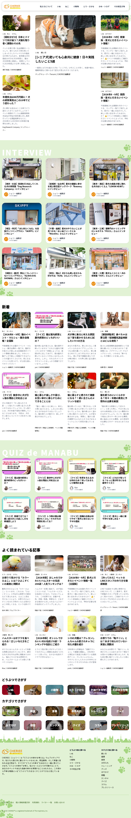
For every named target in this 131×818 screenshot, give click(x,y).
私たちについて (46, 6)
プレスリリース (107, 787)
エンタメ (10, 331)
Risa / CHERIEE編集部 (9, 668)
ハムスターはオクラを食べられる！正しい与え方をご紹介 (15, 641)
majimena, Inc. (42, 811)
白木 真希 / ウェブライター (11, 610)
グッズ (104, 769)
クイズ (41, 331)
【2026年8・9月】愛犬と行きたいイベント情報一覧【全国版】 (82, 581)
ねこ (67, 6)
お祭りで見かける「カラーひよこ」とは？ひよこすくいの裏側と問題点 (15, 581)
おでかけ (108, 34)
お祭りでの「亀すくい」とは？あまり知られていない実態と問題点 (113, 641)
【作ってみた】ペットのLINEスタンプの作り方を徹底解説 (114, 581)
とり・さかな (88, 6)
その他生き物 (119, 6)
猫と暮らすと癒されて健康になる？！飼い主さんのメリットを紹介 (81, 398)
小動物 (76, 6)
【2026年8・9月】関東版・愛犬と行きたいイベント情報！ (114, 40)
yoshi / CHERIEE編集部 (75, 668)
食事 (103, 759)
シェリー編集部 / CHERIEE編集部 (112, 67)
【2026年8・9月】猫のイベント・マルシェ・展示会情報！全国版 (16, 337)
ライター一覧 (46, 802)
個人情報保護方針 (23, 802)
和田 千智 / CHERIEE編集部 (77, 367)
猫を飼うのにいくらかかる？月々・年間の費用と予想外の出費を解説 (113, 398)
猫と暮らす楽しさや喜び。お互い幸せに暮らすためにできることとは (48, 398)
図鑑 (73, 635)
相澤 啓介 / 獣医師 (106, 367)
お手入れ (104, 762)
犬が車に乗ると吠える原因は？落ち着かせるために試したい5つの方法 (81, 337)
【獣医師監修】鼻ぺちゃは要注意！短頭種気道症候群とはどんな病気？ (113, 337)
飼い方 (43, 52)
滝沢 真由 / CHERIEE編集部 (12, 70)
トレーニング (76, 331)
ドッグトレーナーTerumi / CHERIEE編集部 (52, 74)
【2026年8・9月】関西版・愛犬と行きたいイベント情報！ (114, 97)
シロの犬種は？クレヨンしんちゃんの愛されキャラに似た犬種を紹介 (81, 641)
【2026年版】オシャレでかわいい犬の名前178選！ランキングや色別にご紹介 (49, 641)
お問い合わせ (59, 802)
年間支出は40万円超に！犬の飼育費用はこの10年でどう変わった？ (16, 100)
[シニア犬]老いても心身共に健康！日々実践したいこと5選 (64, 59)
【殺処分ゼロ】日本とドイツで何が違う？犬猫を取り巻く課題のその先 (16, 40)
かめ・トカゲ (104, 6)
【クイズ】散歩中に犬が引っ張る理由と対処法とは (15, 396)
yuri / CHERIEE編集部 (42, 367)
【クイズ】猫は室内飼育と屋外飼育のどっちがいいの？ (48, 337)
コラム (14, 34)
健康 (106, 331)
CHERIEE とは (8, 802)
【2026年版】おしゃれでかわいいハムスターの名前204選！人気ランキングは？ (49, 581)
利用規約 (35, 802)
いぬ (59, 6)
